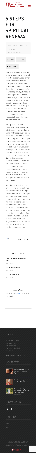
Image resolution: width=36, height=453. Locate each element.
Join (7, 427)
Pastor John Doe (20, 45)
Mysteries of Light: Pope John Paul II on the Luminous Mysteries (22, 371)
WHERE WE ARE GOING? (13, 268)
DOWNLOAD (13, 66)
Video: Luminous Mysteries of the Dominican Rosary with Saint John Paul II (22, 390)
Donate (8, 423)
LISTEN (22, 60)
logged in (18, 293)
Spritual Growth (15, 52)
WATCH (11, 60)
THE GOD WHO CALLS (12, 275)
